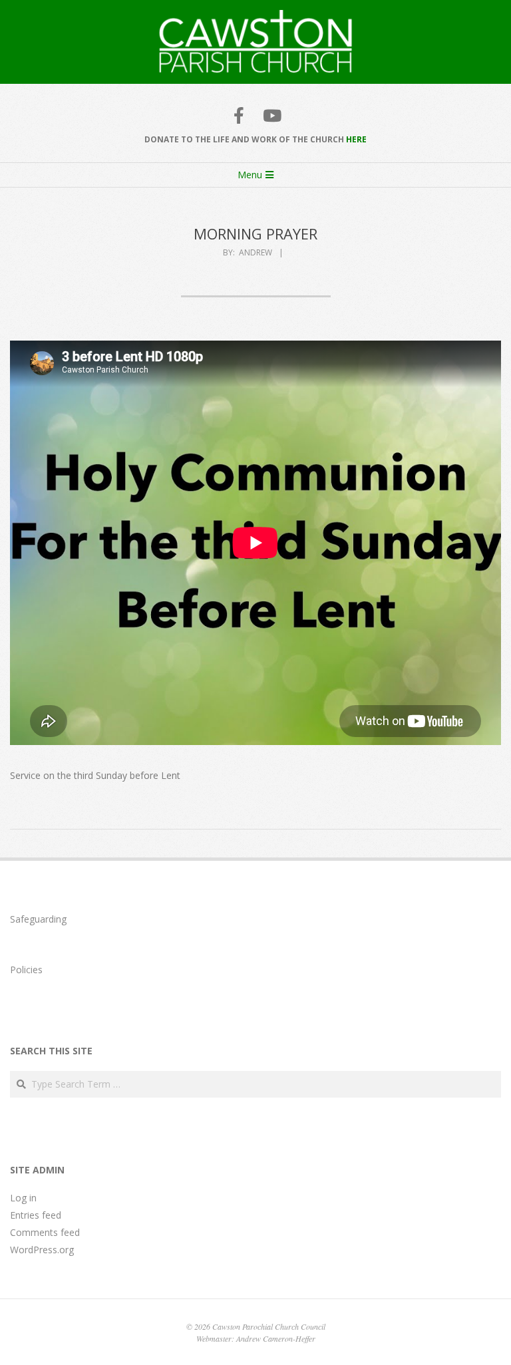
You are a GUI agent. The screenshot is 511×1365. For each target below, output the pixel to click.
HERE (356, 139)
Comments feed (45, 1232)
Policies (26, 969)
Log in (23, 1197)
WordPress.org (42, 1249)
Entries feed (35, 1215)
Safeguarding (38, 919)
